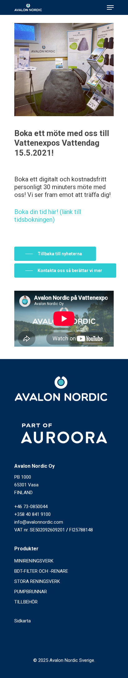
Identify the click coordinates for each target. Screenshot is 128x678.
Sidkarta (22, 621)
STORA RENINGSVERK (37, 581)
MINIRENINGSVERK (33, 561)
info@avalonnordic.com (38, 522)
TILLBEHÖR (26, 602)
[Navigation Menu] (110, 7)
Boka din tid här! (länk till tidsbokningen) (47, 215)
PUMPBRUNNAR (30, 591)
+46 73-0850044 (31, 506)
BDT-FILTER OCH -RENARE (41, 571)
